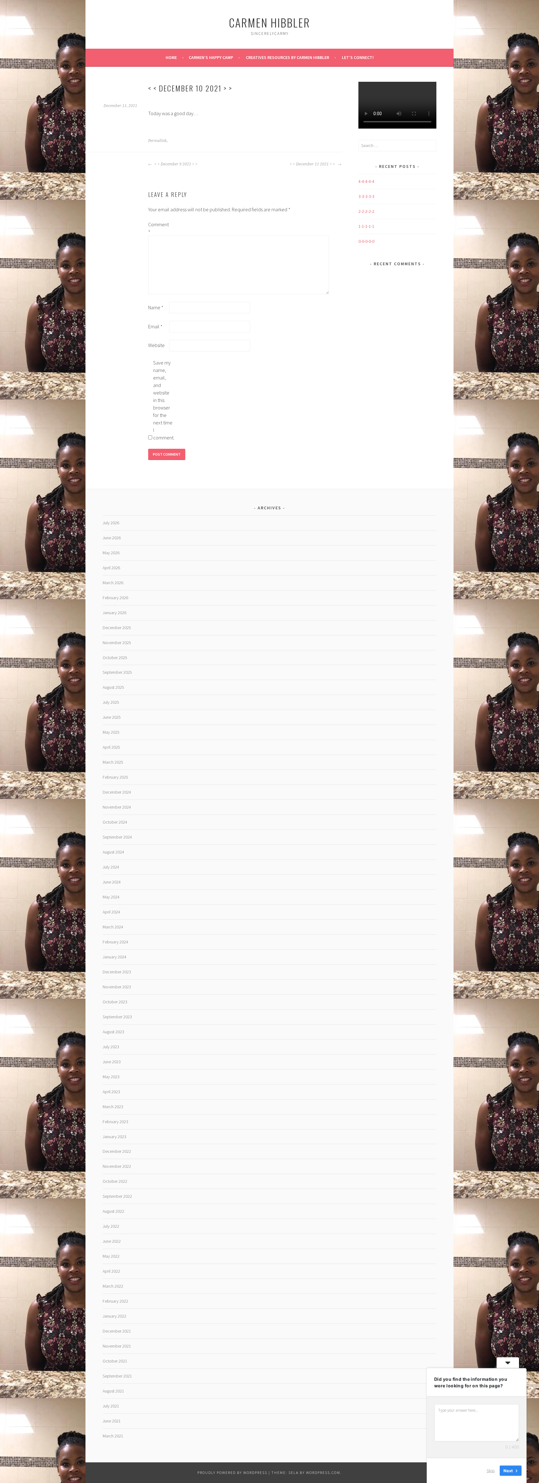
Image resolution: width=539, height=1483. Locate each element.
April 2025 (111, 747)
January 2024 (114, 957)
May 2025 (111, 732)
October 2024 (115, 822)
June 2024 (112, 882)
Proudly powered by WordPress (232, 1472)
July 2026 (111, 523)
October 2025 (115, 657)
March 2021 (113, 1436)
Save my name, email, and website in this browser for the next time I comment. (163, 400)
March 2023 (113, 1106)
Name (155, 307)
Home (171, 57)
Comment (158, 228)
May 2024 (111, 897)
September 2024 (117, 837)
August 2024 (113, 852)
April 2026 (111, 567)
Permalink (157, 141)
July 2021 (111, 1406)
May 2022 (111, 1256)
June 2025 (112, 717)
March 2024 (113, 927)
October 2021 (115, 1361)
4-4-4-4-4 (366, 181)
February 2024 (115, 942)
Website (156, 345)
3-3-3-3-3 (366, 196)
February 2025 (115, 777)
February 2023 (115, 1121)
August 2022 (113, 1211)
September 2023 (117, 1017)
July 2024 (111, 867)
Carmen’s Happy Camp (211, 57)
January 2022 (114, 1316)
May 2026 (111, 553)
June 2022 (112, 1241)
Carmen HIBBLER (269, 22)
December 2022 (117, 1151)
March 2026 (113, 582)
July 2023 (111, 1047)
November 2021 (117, 1346)
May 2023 (111, 1076)
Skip (491, 1470)
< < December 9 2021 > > (175, 164)
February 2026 (115, 597)
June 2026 (112, 538)
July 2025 (111, 702)
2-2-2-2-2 (366, 211)
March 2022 (113, 1286)
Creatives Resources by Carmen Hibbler (287, 57)
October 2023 (115, 1002)
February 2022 (115, 1301)
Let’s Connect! (358, 57)
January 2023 (114, 1136)
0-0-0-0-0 (366, 241)
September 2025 (117, 672)
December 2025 (117, 627)
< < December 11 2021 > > (313, 164)
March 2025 (113, 762)
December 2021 (117, 1331)
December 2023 (117, 972)
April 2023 (111, 1091)
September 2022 (117, 1196)
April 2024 (111, 912)
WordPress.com (323, 1472)
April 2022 (111, 1271)
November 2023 (117, 987)
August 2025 (113, 687)
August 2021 (113, 1391)
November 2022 (117, 1166)
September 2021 (117, 1376)
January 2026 (114, 612)
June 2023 (112, 1062)
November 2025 (117, 642)
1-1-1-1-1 (366, 226)
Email (155, 326)
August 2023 (113, 1032)
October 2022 (115, 1181)
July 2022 (111, 1226)
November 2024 (117, 807)
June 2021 (112, 1421)
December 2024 (117, 792)
